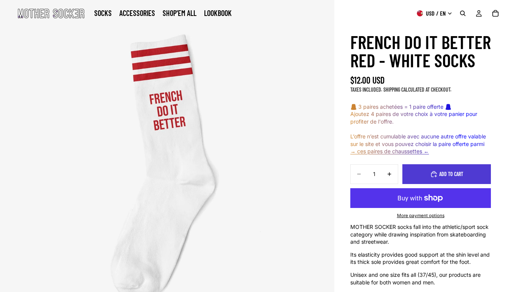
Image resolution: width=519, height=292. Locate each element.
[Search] (462, 13)
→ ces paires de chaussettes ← (389, 151)
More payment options (421, 215)
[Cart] (495, 13)
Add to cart (451, 174)
